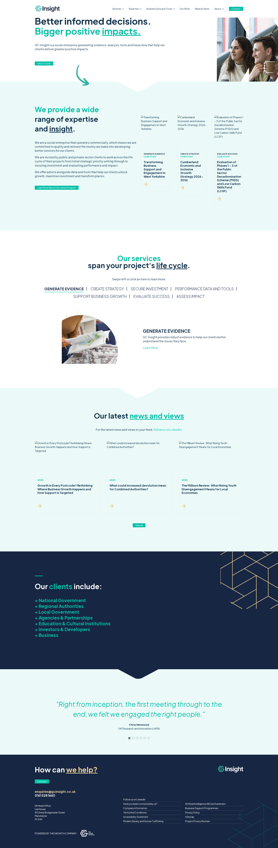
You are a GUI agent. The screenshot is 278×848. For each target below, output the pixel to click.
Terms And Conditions (135, 812)
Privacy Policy (192, 812)
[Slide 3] (141, 738)
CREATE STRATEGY (107, 289)
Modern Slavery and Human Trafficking (143, 821)
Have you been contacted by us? (140, 803)
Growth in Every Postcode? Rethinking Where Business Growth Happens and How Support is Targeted (65, 489)
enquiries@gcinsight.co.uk (55, 791)
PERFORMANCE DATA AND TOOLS (204, 289)
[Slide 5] (149, 738)
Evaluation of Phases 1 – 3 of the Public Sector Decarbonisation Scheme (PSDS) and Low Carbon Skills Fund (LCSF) (229, 176)
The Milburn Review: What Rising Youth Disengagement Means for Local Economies (209, 489)
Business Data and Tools (159, 8)
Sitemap (189, 816)
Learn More (150, 347)
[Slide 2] (137, 738)
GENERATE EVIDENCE (64, 289)
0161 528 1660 (45, 795)
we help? (81, 769)
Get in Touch (44, 63)
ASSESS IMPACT (190, 296)
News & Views (202, 8)
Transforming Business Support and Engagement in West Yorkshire (154, 169)
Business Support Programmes (201, 808)
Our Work (185, 8)
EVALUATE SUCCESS (152, 296)
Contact (236, 8)
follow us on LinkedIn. (167, 429)
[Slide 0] (129, 738)
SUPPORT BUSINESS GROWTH (100, 296)
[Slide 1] (133, 738)
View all (139, 525)
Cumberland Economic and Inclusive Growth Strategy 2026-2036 (191, 171)
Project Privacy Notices (197, 821)
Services (116, 8)
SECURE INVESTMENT (149, 289)
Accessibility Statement (135, 816)
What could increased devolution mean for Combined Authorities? (138, 487)
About (217, 8)
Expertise (134, 8)
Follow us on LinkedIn (134, 799)
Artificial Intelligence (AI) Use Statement (205, 803)
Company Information (135, 808)
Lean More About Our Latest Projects (56, 187)
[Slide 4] (145, 738)
